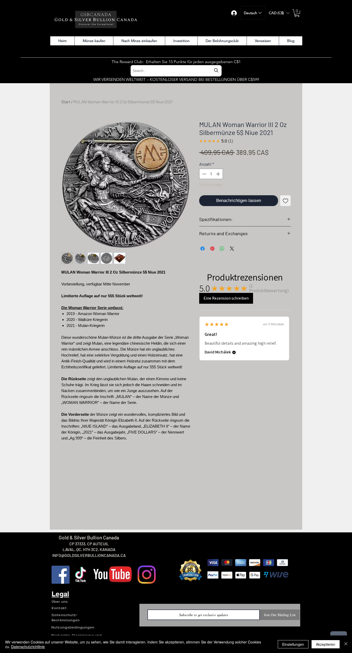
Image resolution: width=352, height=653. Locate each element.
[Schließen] (346, 644)
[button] (279, 13)
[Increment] (218, 174)
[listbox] (279, 13)
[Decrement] (203, 174)
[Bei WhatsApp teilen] (222, 248)
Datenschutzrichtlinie (28, 646)
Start (65, 101)
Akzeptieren (325, 644)
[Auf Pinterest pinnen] (212, 248)
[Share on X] (232, 248)
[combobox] (176, 71)
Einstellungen (293, 644)
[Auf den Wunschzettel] (285, 200)
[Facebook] (61, 575)
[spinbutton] (211, 174)
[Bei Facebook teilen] (202, 248)
